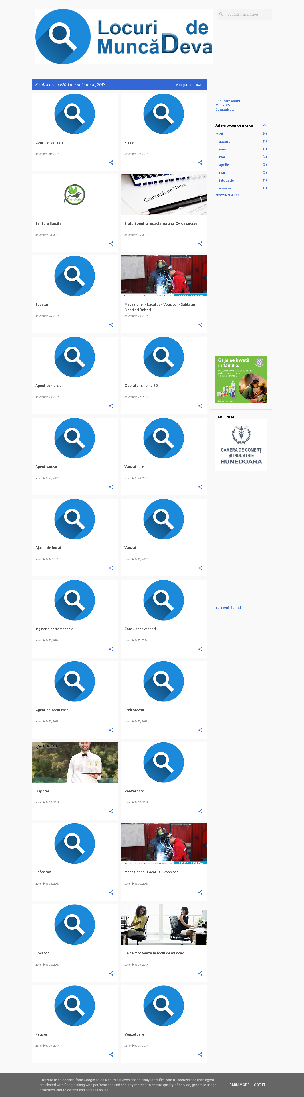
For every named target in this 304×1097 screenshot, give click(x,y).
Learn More (238, 1085)
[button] (111, 163)
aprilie (224, 165)
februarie (226, 180)
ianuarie (225, 188)
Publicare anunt (227, 101)
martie (224, 173)
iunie (223, 149)
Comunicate (224, 110)
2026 (219, 134)
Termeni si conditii (230, 608)
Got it (259, 1085)
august (224, 141)
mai (222, 157)
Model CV (222, 105)
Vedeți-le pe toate (189, 85)
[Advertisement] (241, 278)
